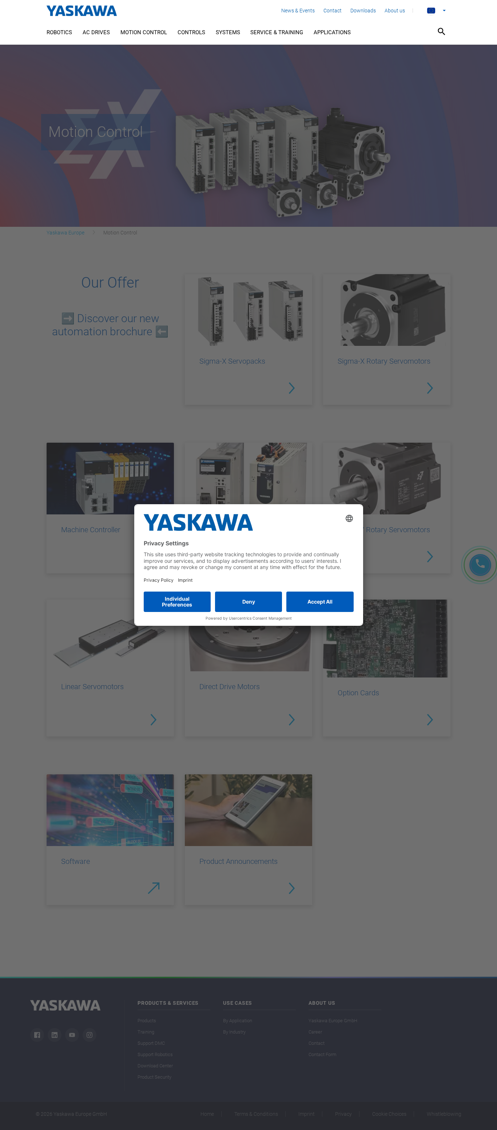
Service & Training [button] (276, 32)
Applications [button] (332, 32)
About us (395, 10)
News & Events (298, 10)
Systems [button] (228, 32)
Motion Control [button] (143, 32)
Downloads (363, 10)
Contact (332, 10)
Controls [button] (191, 32)
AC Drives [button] (96, 32)
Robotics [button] (59, 32)
